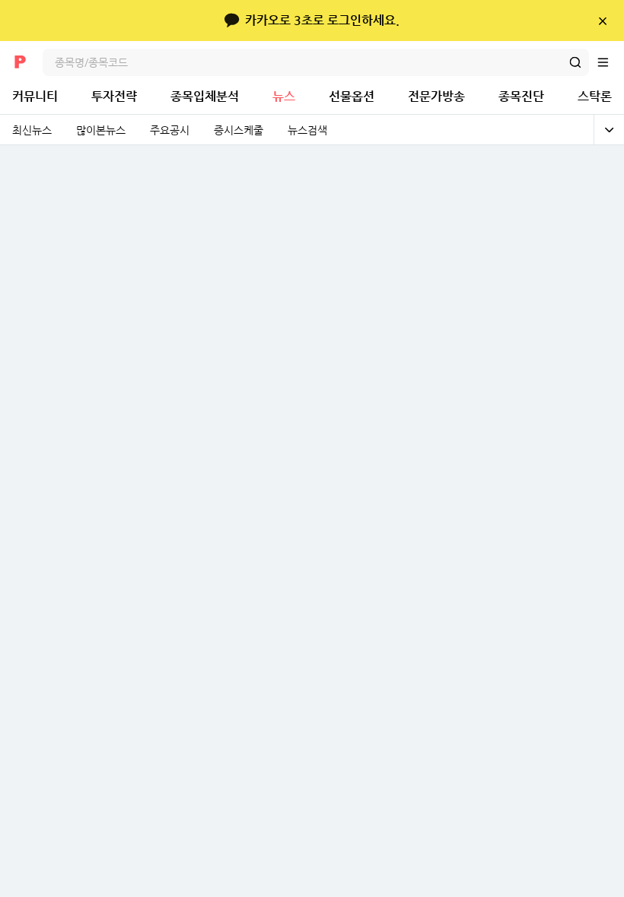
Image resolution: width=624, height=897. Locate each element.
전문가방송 (436, 96)
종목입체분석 (204, 96)
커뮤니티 (35, 96)
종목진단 (521, 96)
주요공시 (169, 130)
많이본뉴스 (101, 130)
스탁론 (595, 96)
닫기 (602, 20)
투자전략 (114, 96)
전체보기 (609, 130)
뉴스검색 (307, 130)
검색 (575, 62)
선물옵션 (351, 96)
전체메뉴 (610, 62)
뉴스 (283, 96)
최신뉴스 (32, 130)
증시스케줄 (238, 130)
